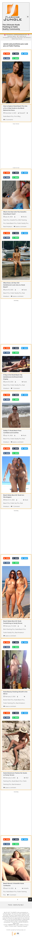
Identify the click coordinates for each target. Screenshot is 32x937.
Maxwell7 (22, 113)
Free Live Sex (20, 37)
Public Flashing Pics (9, 703)
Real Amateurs (7, 226)
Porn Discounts (6, 37)
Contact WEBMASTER (9, 924)
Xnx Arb (20, 38)
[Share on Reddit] (6, 53)
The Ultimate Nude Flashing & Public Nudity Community (11, 26)
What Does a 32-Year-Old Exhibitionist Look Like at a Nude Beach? (14, 285)
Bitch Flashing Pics (9, 629)
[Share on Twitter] (24, 53)
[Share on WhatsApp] (15, 58)
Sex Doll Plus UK (27, 37)
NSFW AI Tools (15, 38)
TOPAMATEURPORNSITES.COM (20, 34)
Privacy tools (12, 926)
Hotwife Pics (14, 220)
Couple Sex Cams (16, 167)
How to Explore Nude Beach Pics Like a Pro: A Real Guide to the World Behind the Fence (15, 108)
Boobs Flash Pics (8, 700)
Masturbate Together (11, 36)
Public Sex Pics (15, 503)
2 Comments (9, 119)
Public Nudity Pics (22, 223)
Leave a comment (20, 226)
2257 (17, 924)
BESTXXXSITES (9, 34)
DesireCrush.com (22, 36)
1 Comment (16, 388)
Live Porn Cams (13, 37)
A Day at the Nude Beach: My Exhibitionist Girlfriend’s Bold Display (12, 377)
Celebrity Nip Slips (18, 905)
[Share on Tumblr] (15, 53)
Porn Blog (17, 116)
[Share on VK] (6, 58)
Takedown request (22, 926)
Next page (30, 899)
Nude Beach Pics (8, 116)
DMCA (21, 924)
